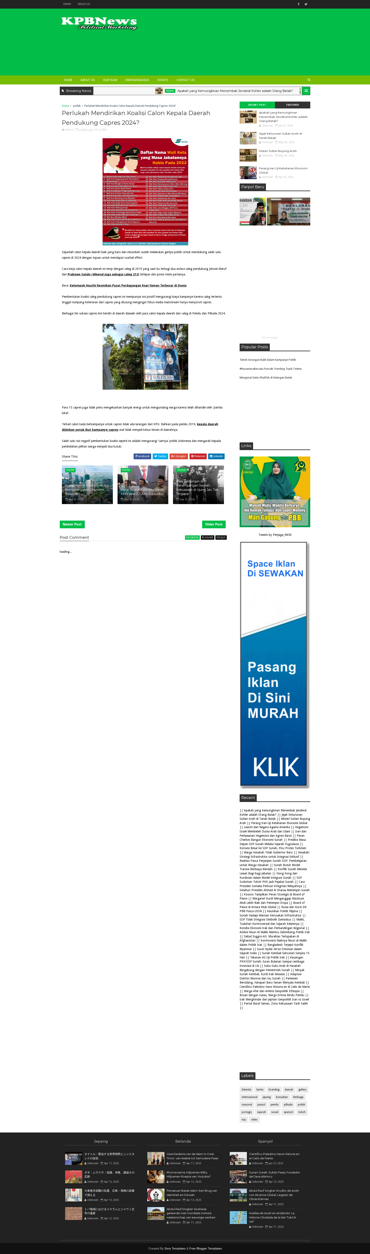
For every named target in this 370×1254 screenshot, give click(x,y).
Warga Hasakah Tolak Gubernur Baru (268, 852)
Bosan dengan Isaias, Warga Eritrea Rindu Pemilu (272, 995)
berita (260, 1089)
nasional (247, 1104)
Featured (292, 105)
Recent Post (257, 105)
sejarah (130, 91)
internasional (249, 1097)
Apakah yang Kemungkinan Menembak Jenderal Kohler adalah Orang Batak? (195, 91)
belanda (246, 1089)
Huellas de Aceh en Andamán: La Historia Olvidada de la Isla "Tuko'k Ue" (272, 1217)
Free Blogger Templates (205, 1248)
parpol (261, 1104)
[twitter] (306, 4)
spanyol (288, 1112)
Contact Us (185, 80)
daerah (289, 1089)
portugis (247, 1112)
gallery (302, 1089)
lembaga (298, 1097)
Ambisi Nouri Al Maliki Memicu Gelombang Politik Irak (275, 932)
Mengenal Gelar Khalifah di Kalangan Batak (266, 377)
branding (274, 1089)
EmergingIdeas (137, 80)
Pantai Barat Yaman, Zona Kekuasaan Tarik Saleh (276, 1003)
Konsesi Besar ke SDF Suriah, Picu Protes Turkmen (273, 848)
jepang (267, 1097)
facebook (192, 537)
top (244, 1119)
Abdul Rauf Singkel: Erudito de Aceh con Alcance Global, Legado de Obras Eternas (274, 1195)
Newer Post (72, 524)
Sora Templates (175, 1248)
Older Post (214, 524)
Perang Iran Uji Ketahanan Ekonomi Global (279, 823)
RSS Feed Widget (270, 337)
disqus (221, 537)
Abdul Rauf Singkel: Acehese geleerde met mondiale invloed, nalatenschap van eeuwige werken (191, 1213)
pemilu (275, 1104)
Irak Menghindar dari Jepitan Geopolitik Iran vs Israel (274, 999)
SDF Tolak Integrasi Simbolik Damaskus (265, 919)
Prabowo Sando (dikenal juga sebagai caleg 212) (103, 274)
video (254, 1119)
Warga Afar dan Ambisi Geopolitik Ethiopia (272, 991)
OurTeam (110, 80)
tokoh (302, 1112)
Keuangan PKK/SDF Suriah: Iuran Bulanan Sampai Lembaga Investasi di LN (272, 961)
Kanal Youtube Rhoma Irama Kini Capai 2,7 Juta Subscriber (142, 492)
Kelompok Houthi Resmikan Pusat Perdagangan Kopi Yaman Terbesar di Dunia (128, 285)
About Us (84, 4)
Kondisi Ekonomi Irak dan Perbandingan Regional (272, 928)
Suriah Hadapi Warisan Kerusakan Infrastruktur (270, 915)
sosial (274, 1112)
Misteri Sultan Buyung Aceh (278, 151)
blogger (207, 537)
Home (67, 4)
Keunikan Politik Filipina (282, 911)
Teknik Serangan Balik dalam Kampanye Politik (268, 359)
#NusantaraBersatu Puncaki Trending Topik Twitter (271, 368)
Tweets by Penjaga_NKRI (275, 534)
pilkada (288, 1104)
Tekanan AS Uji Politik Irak (267, 957)
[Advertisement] (232, 43)
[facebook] (298, 4)
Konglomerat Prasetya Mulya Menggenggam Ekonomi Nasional (87, 490)
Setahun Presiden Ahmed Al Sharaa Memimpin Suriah (275, 890)
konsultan (282, 1097)
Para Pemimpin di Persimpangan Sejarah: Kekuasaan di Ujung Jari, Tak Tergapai (197, 487)
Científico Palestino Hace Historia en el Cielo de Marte (275, 986)
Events (162, 80)
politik (77, 105)
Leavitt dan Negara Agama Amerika (267, 827)
